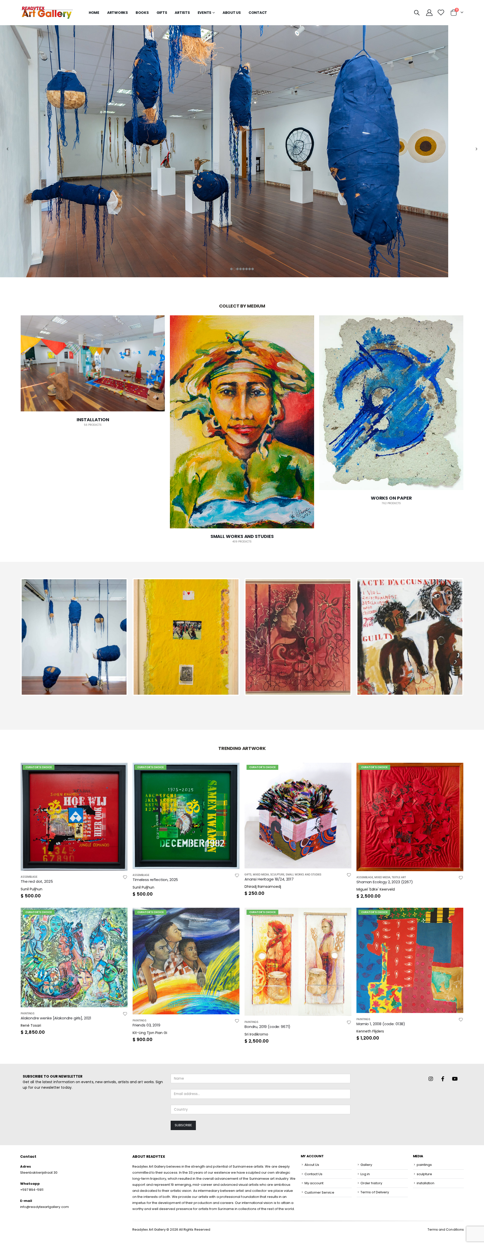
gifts (162, 12)
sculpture (277, 874)
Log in (365, 1174)
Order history (371, 1183)
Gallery (366, 1164)
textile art (399, 877)
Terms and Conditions (446, 1229)
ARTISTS (182, 12)
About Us (232, 12)
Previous (14, 637)
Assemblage (29, 877)
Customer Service (319, 1192)
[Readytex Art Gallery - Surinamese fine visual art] (47, 13)
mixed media (261, 874)
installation (426, 1183)
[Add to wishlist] (125, 877)
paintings (28, 1013)
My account (314, 1183)
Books (142, 12)
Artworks (117, 12)
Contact (258, 12)
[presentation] (12, 433)
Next (470, 637)
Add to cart (119, 771)
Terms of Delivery (374, 1192)
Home (94, 12)
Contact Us (314, 1174)
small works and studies (303, 874)
